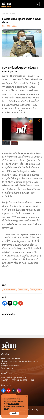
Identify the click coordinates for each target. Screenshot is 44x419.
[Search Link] (37, 4)
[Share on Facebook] (4, 303)
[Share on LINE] (15, 303)
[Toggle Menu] (41, 4)
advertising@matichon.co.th (16, 378)
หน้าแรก (5, 13)
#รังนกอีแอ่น (23, 290)
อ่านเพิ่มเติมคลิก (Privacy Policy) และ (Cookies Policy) (14, 406)
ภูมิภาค (12, 13)
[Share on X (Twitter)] (9, 303)
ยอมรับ (14, 413)
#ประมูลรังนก (35, 290)
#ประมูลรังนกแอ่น (9, 290)
